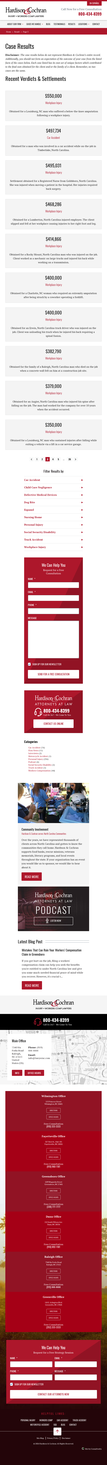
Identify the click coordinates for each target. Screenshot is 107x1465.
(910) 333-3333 (53, 1126)
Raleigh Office (53, 1257)
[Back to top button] (57, 1431)
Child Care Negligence (38, 487)
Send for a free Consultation (53, 674)
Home (8, 31)
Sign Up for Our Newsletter (46, 664)
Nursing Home (33, 517)
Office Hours (34, 1073)
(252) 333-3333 (53, 1327)
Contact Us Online (54, 724)
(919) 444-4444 (35, 1049)
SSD (55, 1424)
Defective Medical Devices (40, 494)
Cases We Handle (33, 24)
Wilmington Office (53, 1096)
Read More (32, 876)
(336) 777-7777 (53, 1206)
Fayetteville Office (53, 1136)
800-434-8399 (90, 14)
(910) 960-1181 (53, 1166)
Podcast (32, 762)
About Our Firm (14, 24)
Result (17, 31)
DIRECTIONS (53, 1110)
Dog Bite (29, 502)
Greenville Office (53, 1297)
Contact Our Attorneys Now (53, 1394)
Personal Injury (33, 524)
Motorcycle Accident (38, 756)
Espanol (29, 509)
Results (71, 24)
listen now (55, 920)
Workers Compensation (39, 770)
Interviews (33, 753)
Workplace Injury (53, 103)
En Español (94, 3)
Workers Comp (46, 1420)
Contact (96, 24)
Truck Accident (33, 539)
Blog (48, 24)
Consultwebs (96, 1449)
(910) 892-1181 (53, 1247)
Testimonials (59, 24)
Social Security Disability (40, 532)
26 (70, 459)
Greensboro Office (53, 1176)
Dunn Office (53, 1216)
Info (17, 1073)
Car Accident (53, 137)
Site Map (40, 1438)
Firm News (33, 750)
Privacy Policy (53, 1438)
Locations (83, 24)
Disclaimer (66, 1438)
